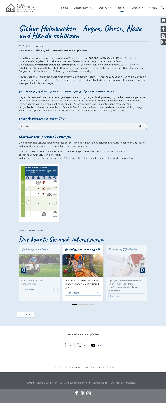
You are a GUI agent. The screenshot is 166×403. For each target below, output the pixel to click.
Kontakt (153, 7)
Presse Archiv (99, 367)
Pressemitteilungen (80, 367)
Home (64, 7)
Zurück (28, 314)
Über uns (137, 7)
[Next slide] (142, 270)
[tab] (74, 304)
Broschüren (104, 7)
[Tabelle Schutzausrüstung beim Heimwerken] (39, 193)
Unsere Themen (82, 7)
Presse (122, 7)
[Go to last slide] (23, 270)
